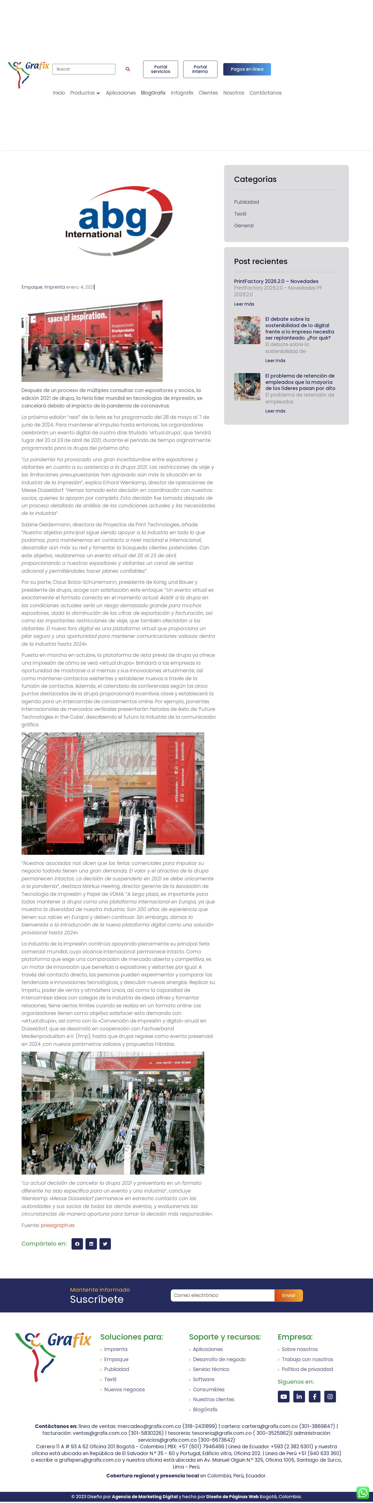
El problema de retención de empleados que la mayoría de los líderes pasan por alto (300, 382)
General (244, 225)
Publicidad (246, 202)
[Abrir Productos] (98, 93)
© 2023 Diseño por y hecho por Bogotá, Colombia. (186, 1497)
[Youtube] (284, 1396)
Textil (240, 214)
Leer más (244, 304)
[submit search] (128, 69)
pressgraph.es (58, 1225)
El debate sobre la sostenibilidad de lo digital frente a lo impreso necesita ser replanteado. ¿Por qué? (299, 328)
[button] (77, 1244)
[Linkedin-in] (299, 1396)
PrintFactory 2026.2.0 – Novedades (276, 281)
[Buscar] (83, 69)
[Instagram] (330, 1396)
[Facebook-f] (314, 1396)
